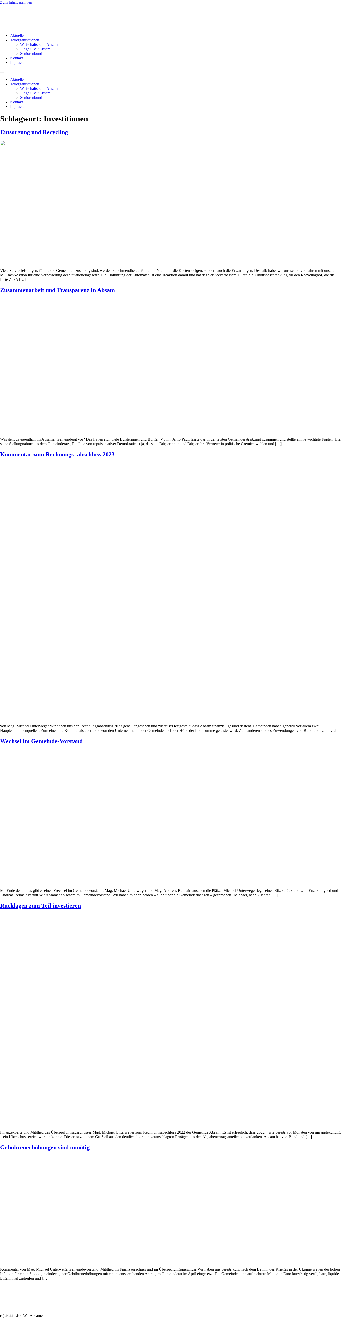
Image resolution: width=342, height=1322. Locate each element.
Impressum (18, 62)
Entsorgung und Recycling (34, 132)
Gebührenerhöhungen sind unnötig (45, 1147)
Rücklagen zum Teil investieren (40, 905)
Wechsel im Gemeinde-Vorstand (41, 741)
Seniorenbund (31, 53)
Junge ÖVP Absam (35, 49)
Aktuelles (17, 35)
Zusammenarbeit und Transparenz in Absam (57, 290)
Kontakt (16, 58)
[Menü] (2, 72)
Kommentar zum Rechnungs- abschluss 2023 (57, 454)
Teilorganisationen (24, 40)
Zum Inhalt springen (16, 2)
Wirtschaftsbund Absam (39, 44)
